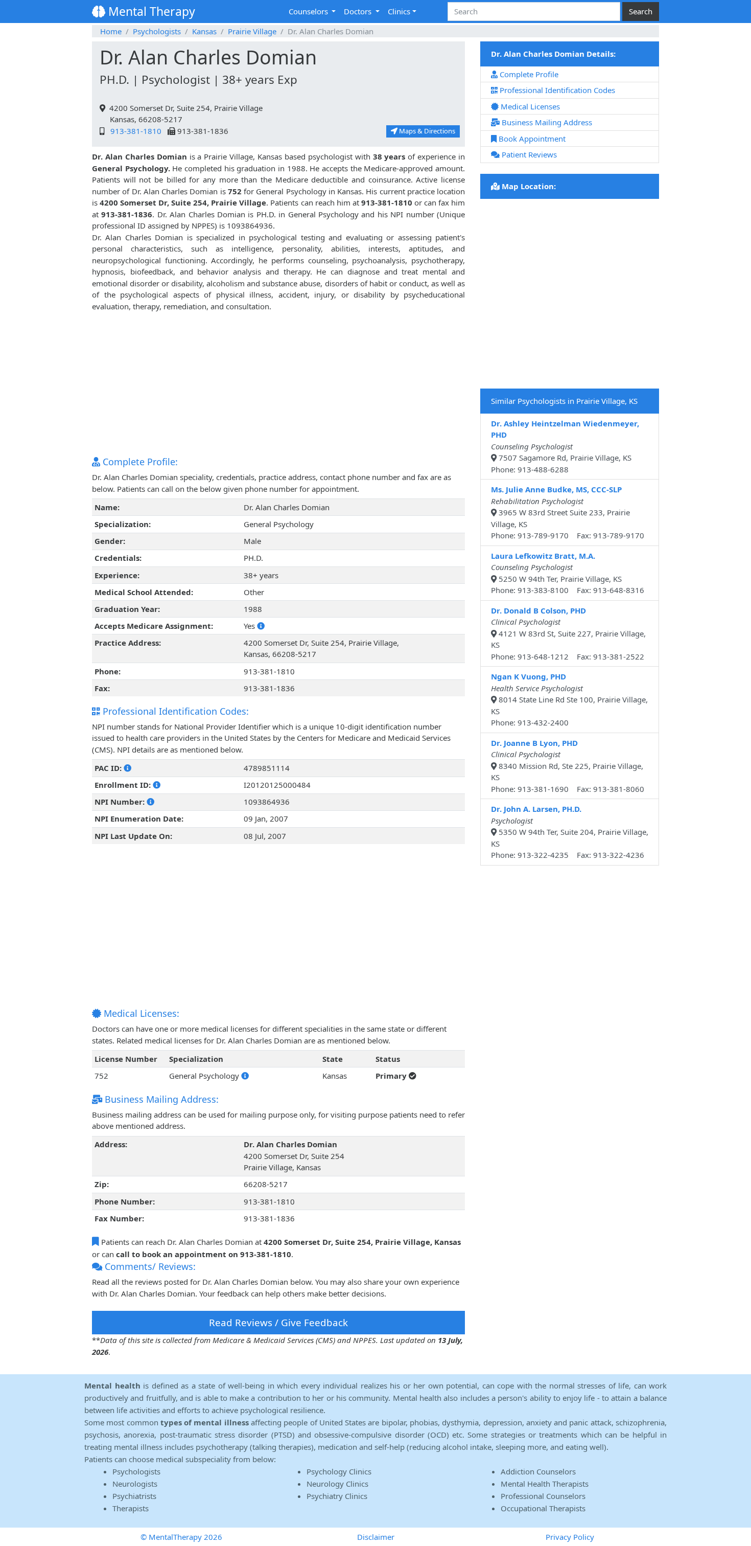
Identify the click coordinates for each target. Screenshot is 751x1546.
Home (111, 31)
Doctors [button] (358, 11)
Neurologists (134, 1484)
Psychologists (157, 31)
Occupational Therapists (543, 1508)
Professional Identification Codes (556, 90)
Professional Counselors (543, 1496)
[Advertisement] (278, 383)
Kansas (204, 31)
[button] (261, 626)
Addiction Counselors (538, 1471)
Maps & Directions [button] (426, 130)
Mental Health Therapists (545, 1484)
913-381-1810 (133, 131)
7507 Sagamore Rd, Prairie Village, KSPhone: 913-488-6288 (565, 446)
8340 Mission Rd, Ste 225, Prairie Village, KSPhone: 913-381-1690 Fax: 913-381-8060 (567, 766)
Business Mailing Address (546, 122)
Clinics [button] (399, 11)
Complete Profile (528, 74)
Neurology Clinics (337, 1484)
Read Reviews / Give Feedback (278, 1322)
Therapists (130, 1508)
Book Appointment (531, 138)
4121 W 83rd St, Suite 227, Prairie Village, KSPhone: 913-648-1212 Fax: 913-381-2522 (568, 633)
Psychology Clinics (339, 1471)
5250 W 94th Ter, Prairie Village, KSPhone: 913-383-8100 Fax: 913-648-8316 (567, 573)
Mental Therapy (150, 11)
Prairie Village (252, 31)
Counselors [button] (309, 11)
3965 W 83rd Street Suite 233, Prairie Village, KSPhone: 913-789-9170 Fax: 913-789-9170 (567, 512)
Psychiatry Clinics (337, 1496)
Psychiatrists (134, 1496)
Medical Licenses (529, 106)
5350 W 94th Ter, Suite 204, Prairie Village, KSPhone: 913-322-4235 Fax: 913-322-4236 (569, 832)
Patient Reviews (528, 154)
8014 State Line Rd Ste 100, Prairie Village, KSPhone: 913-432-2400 (569, 699)
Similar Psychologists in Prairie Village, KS (564, 401)
